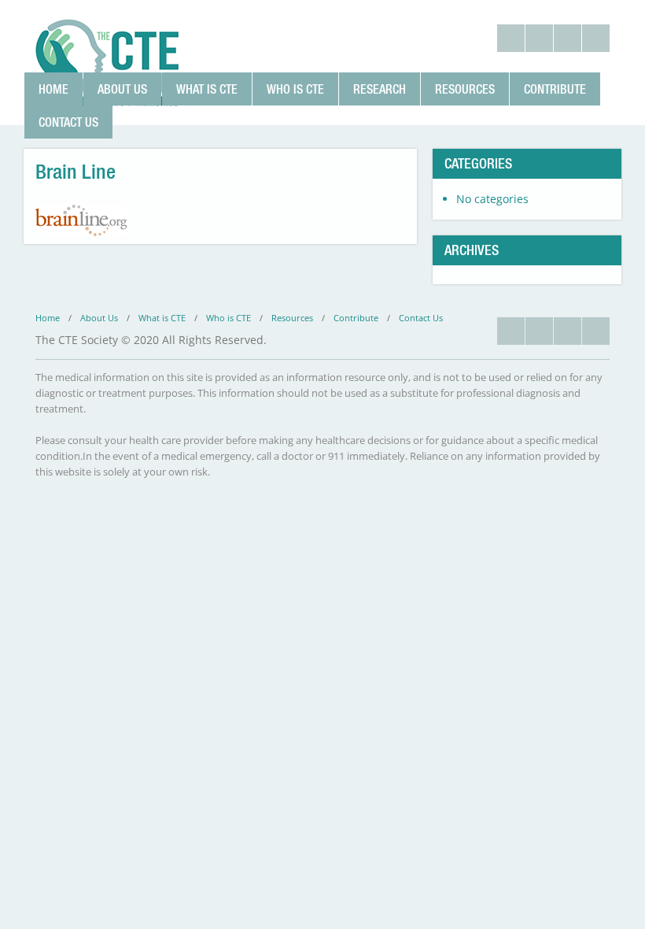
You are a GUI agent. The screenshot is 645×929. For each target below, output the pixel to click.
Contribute (555, 89)
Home (53, 89)
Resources (465, 89)
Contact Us (68, 122)
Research (379, 89)
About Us (122, 89)
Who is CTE (295, 89)
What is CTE (207, 89)
